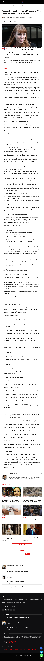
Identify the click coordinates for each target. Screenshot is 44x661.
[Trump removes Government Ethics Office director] (32, 529)
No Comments (23, 17)
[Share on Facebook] (7, 21)
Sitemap (39, 658)
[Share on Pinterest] (11, 21)
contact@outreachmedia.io (10, 641)
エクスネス (21, 649)
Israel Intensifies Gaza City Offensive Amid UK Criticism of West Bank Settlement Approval (32, 501)
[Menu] (3, 2)
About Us (5, 658)
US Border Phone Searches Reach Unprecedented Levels (11, 520)
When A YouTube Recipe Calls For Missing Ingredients (17, 586)
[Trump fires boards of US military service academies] (32, 510)
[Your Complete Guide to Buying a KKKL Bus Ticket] (4, 567)
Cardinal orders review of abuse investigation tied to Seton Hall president (11, 538)
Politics (3, 8)
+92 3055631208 (8, 644)
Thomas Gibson (8, 17)
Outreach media (12, 642)
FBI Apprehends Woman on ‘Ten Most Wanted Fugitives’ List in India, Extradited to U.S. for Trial (11, 501)
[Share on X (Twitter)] (9, 21)
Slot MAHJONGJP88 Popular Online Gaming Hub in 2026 (17, 571)
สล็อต (3, 649)
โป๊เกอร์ (35, 649)
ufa (32, 649)
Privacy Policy (15, 658)
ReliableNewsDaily (29, 655)
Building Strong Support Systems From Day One (16, 581)
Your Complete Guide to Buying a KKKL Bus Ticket (16, 565)
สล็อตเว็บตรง (15, 649)
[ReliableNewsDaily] (22, 2)
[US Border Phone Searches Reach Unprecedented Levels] (11, 510)
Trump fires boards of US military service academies (31, 520)
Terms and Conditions (28, 658)
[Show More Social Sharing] (15, 21)
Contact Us (10, 658)
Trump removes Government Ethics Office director (31, 538)
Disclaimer (21, 658)
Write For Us (35, 658)
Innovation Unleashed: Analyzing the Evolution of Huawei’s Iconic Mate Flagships (22, 575)
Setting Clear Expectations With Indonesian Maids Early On (18, 560)
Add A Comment (22, 544)
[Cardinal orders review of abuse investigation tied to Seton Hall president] (11, 529)
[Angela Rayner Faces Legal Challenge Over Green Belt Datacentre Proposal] (22, 37)
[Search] (40, 2)
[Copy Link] (12, 21)
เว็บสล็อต (6, 649)
